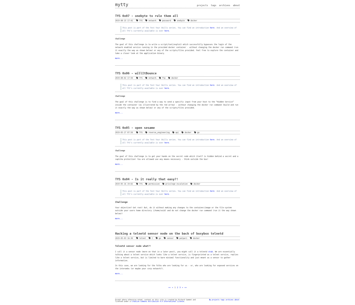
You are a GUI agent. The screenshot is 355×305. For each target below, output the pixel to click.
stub (210, 252)
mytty (121, 4)
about (236, 5)
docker (193, 20)
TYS (141, 20)
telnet (142, 238)
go (198, 132)
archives (224, 5)
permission (154, 184)
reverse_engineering (159, 132)
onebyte (181, 20)
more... (119, 58)
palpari (183, 238)
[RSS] (210, 300)
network (152, 20)
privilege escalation (176, 184)
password (166, 20)
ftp (164, 78)
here (212, 28)
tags (213, 5)
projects (202, 5)
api (177, 132)
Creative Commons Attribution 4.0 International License (158, 301)
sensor (170, 238)
